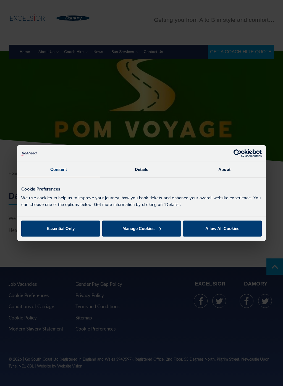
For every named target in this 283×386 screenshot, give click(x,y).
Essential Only (61, 228)
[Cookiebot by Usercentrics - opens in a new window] (237, 153)
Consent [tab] (58, 169)
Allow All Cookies (222, 228)
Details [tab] (141, 169)
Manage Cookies (138, 228)
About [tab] (224, 169)
